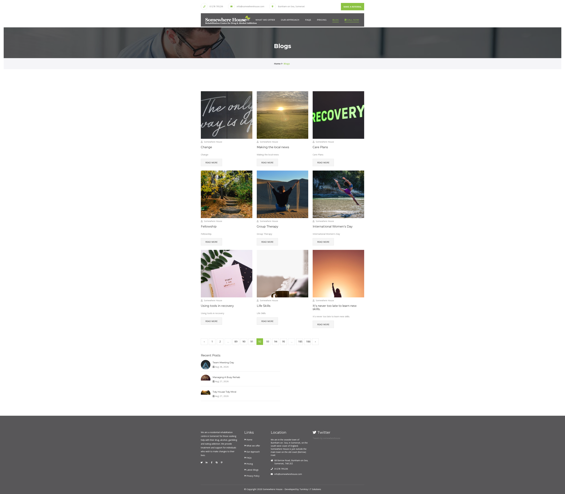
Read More (211, 162)
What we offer (265, 20)
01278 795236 (216, 6)
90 (243, 341)
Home (246, 20)
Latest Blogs (252, 469)
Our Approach (290, 20)
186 (308, 341)
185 (300, 341)
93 (267, 341)
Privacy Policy (252, 475)
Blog (335, 20)
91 (251, 341)
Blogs (287, 63)
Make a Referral (353, 6)
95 (283, 341)
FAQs (308, 20)
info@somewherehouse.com (250, 6)
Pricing (321, 20)
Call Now (352, 20)
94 (275, 341)
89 (236, 341)
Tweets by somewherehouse (326, 438)
